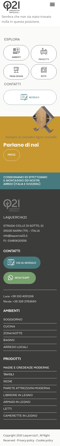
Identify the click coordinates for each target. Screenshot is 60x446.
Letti (7, 409)
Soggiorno (12, 319)
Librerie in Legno (18, 395)
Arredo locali (15, 347)
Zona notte (12, 333)
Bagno (8, 340)
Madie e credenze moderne (26, 367)
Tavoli (8, 374)
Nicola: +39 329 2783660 (19, 301)
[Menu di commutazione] (52, 4)
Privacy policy (25, 440)
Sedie (7, 381)
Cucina (9, 326)
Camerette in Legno (20, 415)
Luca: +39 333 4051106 (18, 296)
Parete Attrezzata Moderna (26, 388)
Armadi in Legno (16, 402)
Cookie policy (44, 440)
